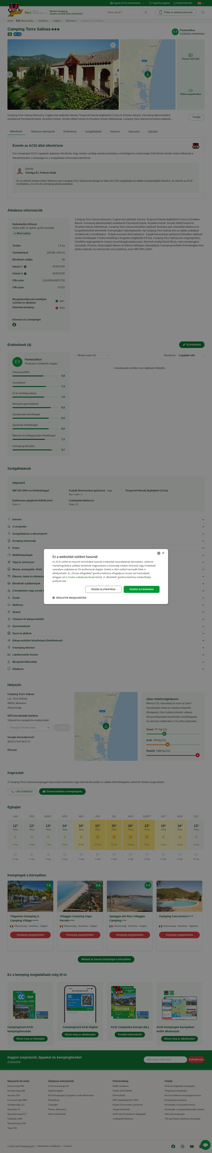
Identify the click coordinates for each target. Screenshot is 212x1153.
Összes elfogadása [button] (142, 589)
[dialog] (106, 576)
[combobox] (158, 553)
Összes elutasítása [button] (103, 589)
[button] (69, 597)
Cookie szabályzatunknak (81, 577)
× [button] (163, 553)
